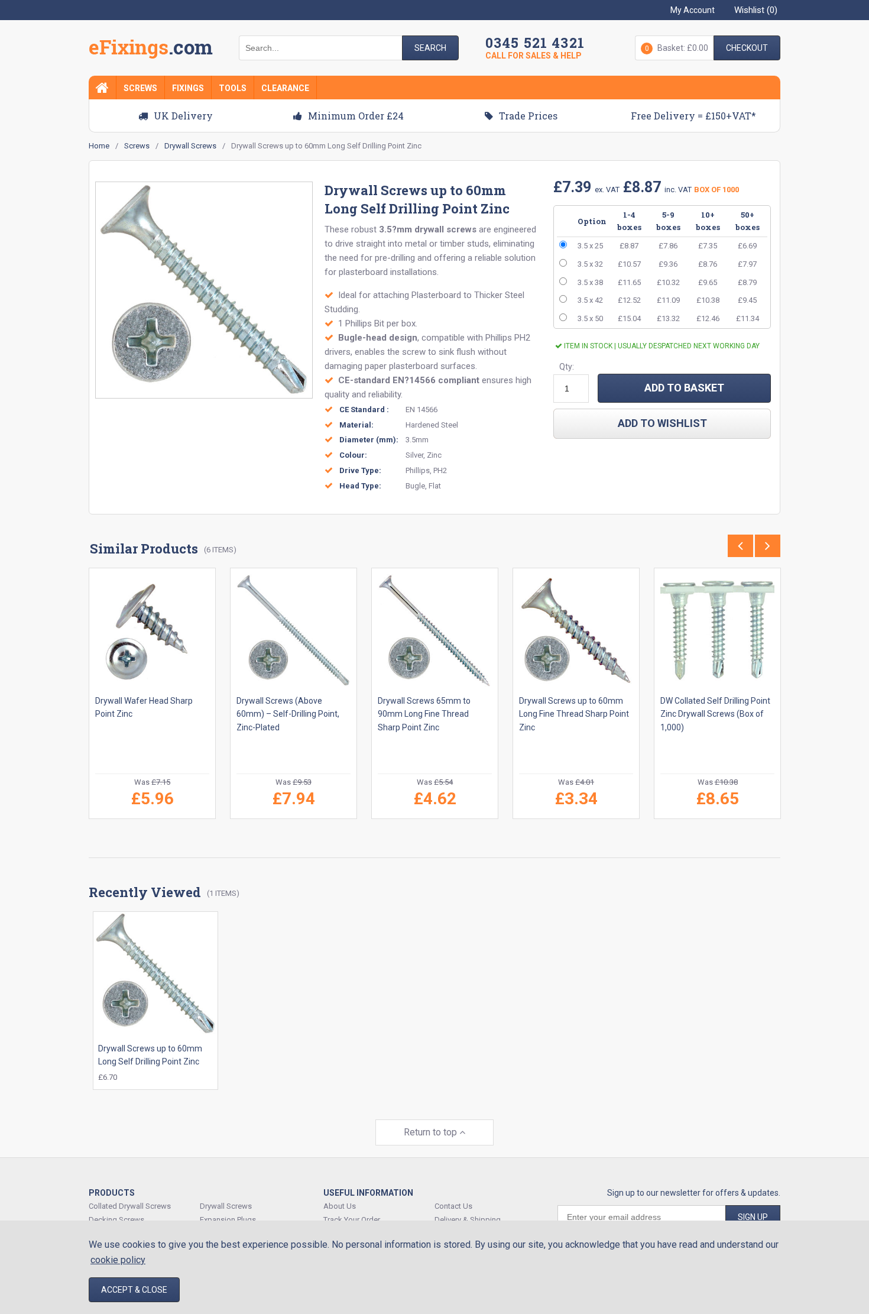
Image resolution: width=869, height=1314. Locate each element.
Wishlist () (755, 10)
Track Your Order (351, 1219)
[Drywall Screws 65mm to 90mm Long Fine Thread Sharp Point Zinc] (435, 631)
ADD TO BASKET (684, 387)
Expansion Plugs (228, 1219)
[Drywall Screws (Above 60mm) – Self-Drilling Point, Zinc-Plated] (293, 631)
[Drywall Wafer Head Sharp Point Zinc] (152, 631)
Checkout (747, 48)
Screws (140, 88)
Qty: (566, 367)
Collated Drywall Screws (130, 1206)
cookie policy (117, 1260)
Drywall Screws (226, 1206)
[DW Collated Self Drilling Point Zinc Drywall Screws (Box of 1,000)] (717, 631)
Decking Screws (116, 1219)
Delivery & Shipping (467, 1219)
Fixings (188, 88)
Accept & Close (134, 1289)
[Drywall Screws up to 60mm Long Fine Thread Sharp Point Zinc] (576, 631)
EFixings (151, 50)
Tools (233, 88)
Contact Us (453, 1206)
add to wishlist (662, 423)
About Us (339, 1206)
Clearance (285, 88)
